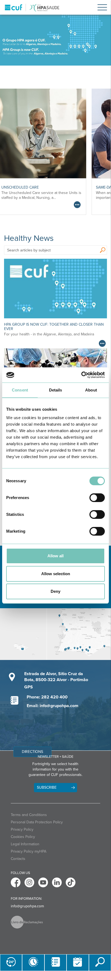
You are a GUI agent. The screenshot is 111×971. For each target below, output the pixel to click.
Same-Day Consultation (38, 187)
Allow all (55, 556)
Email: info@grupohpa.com (52, 705)
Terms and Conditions (29, 815)
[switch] (97, 497)
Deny (55, 591)
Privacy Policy (22, 829)
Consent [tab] (20, 390)
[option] (55, 40)
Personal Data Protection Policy (37, 822)
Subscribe (47, 787)
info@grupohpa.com (27, 906)
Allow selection (55, 573)
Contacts (18, 858)
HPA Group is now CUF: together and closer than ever (54, 326)
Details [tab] (55, 390)
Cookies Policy (23, 836)
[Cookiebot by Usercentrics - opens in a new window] (81, 374)
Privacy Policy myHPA (28, 851)
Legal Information (25, 844)
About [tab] (91, 390)
